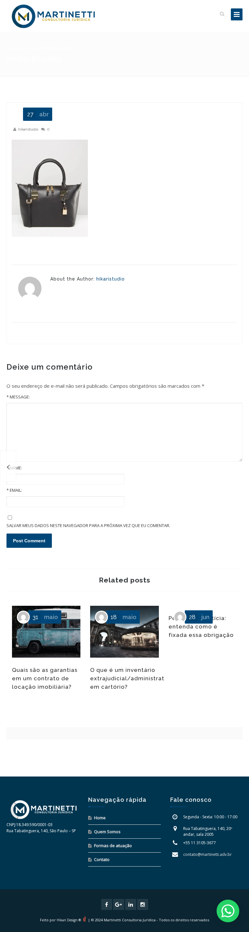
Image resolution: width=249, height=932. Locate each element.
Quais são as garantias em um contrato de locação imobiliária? (44, 678)
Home (12, 48)
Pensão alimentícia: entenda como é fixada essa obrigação (201, 626)
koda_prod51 (33, 48)
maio (45, 617)
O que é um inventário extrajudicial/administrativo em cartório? (131, 678)
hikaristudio (28, 129)
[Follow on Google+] (118, 904)
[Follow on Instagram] (142, 904)
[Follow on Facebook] (106, 904)
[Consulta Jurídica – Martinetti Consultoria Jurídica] (53, 16)
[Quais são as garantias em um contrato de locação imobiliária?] (8, 466)
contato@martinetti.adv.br (207, 854)
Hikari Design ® (69, 920)
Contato (102, 859)
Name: (14, 468)
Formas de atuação (113, 845)
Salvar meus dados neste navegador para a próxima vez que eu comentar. (88, 525)
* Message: (18, 397)
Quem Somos (107, 831)
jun (199, 617)
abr (38, 114)
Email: (14, 490)
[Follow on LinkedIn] (130, 904)
